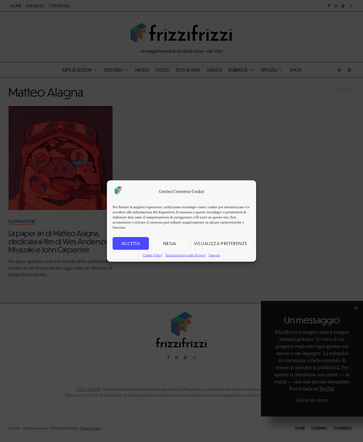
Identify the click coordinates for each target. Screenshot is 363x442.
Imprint (214, 255)
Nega (169, 243)
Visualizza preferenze (220, 243)
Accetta (130, 243)
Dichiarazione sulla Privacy (185, 255)
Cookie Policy (152, 255)
